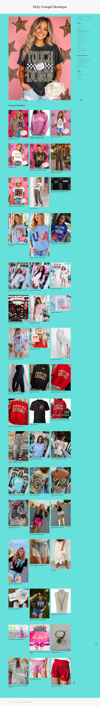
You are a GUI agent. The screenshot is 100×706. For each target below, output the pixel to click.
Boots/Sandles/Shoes (82, 50)
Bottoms (79, 43)
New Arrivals (80, 33)
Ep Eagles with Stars (81, 58)
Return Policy (80, 73)
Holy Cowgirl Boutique (50, 6)
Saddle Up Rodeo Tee (82, 63)
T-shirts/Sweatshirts (81, 41)
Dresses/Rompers (81, 48)
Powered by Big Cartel (27, 702)
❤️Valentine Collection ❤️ (83, 31)
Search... (79, 27)
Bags (78, 52)
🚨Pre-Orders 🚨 (81, 29)
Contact (79, 77)
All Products (80, 25)
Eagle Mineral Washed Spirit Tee (83, 67)
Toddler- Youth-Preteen (82, 37)
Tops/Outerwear (81, 39)
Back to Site (80, 79)
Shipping (79, 75)
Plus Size (79, 46)
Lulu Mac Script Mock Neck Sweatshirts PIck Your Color (83, 60)
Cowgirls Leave (80, 65)
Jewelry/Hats (80, 45)
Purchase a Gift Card (81, 35)
